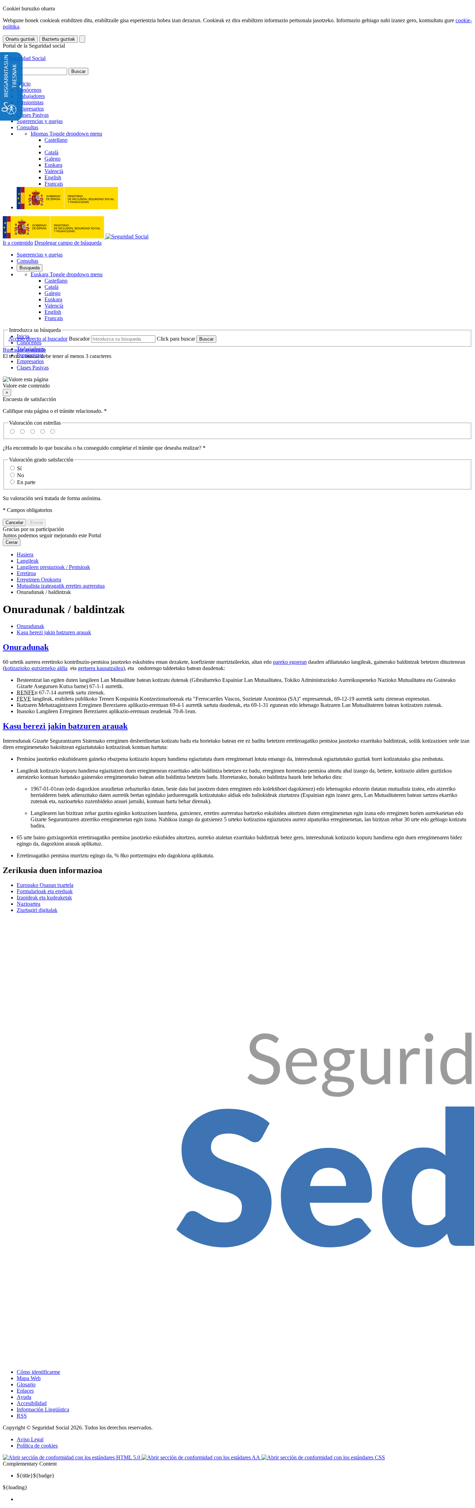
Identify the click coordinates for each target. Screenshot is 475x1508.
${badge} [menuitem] (36, 1475)
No (20, 475)
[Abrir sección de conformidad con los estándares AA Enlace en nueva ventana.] (201, 1457)
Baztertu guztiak (58, 39)
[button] (237, 382)
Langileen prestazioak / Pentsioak (53, 567)
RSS (22, 1416)
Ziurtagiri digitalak (37, 910)
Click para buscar (176, 339)
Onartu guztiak (20, 39)
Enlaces (25, 1391)
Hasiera (25, 554)
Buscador (79, 339)
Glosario (26, 1384)
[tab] (237, 647)
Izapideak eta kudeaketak (44, 897)
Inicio (24, 84)
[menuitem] (244, 1499)
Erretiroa (26, 573)
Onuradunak (30, 626)
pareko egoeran (290, 662)
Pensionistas (30, 102)
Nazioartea (28, 904)
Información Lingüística (43, 1409)
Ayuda (24, 1397)
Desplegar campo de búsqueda (68, 243)
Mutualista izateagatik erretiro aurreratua (61, 586)
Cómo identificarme (38, 1372)
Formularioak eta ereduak (45, 891)
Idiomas (66, 134)
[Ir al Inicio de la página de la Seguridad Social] (24, 58)
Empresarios (30, 109)
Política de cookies (37, 1446)
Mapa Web (29, 1378)
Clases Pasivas (33, 115)
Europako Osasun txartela (45, 885)
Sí (19, 468)
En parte (26, 482)
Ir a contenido (18, 243)
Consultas (27, 127)
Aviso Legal (30, 1439)
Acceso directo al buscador (37, 339)
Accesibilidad (32, 1403)
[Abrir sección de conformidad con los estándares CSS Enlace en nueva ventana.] (323, 1457)
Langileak (28, 561)
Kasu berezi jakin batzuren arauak (54, 632)
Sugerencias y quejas (40, 121)
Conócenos (29, 90)
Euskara (67, 274)
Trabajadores (31, 96)
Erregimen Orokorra (39, 579)
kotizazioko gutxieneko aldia (36, 668)
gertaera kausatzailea (100, 668)
